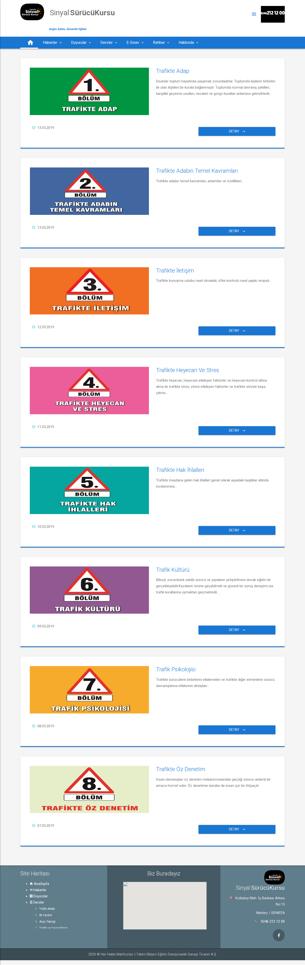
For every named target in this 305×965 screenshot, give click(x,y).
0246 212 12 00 (273, 921)
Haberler (39, 890)
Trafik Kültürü (172, 569)
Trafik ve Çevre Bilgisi (53, 928)
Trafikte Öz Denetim (180, 769)
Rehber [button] (159, 42)
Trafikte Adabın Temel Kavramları (197, 170)
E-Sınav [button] (133, 42)
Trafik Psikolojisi (176, 669)
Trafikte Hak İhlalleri (180, 470)
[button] (29, 43)
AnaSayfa (41, 884)
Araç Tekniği (47, 921)
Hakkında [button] (186, 42)
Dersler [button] (106, 42)
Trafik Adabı (47, 908)
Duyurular (40, 896)
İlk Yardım (45, 915)
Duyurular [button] (78, 42)
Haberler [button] (50, 42)
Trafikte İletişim (175, 270)
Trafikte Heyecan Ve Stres (187, 370)
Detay (234, 131)
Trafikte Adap (172, 71)
